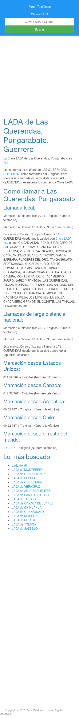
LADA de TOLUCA (24, 524)
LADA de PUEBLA (24, 478)
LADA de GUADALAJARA (28, 474)
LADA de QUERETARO (27, 482)
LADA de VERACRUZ (26, 486)
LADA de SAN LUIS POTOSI (30, 495)
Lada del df (19, 465)
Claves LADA (39, 14)
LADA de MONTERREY (27, 469)
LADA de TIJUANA (24, 499)
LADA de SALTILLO (25, 528)
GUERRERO (11, 174)
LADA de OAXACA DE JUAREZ (32, 503)
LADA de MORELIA (24, 516)
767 (5, 162)
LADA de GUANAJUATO (28, 512)
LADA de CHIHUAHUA (27, 507)
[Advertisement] (39, 75)
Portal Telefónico (39, 6)
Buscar (39, 29)
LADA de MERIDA (23, 520)
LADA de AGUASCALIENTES (31, 490)
